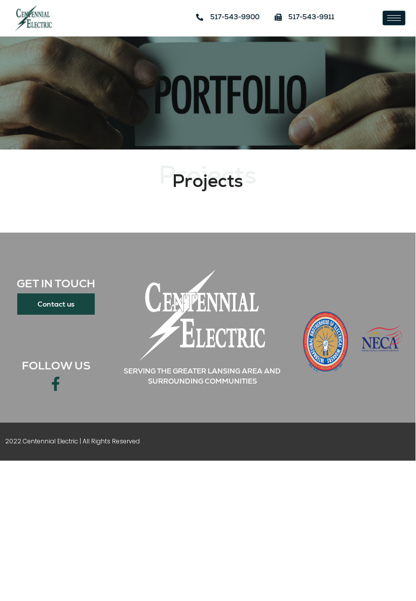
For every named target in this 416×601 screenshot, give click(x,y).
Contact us (55, 304)
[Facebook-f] (55, 384)
